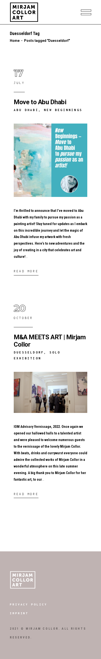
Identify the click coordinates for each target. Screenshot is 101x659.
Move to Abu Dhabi (40, 102)
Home (15, 41)
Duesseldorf (29, 352)
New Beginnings (63, 110)
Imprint (19, 613)
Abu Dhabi (26, 110)
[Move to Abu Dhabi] (50, 160)
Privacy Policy (28, 604)
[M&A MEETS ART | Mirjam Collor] (50, 392)
